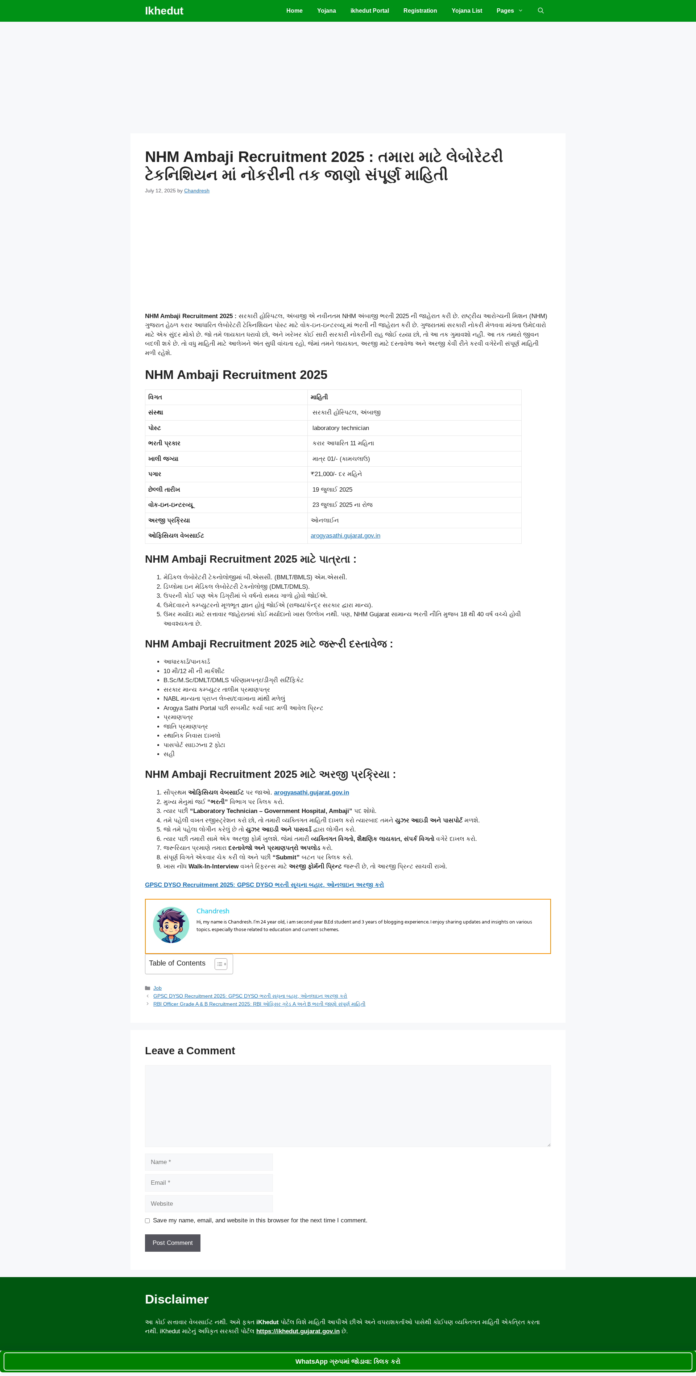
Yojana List (467, 11)
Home (294, 11)
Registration (420, 11)
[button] (541, 11)
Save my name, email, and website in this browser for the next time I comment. (260, 1220)
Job (157, 988)
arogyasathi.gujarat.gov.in (345, 535)
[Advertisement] (348, 79)
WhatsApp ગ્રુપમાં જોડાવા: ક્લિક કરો (348, 1361)
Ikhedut (164, 11)
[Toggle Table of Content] (217, 964)
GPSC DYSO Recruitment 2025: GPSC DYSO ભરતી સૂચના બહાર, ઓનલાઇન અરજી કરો (264, 884)
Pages (505, 11)
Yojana (326, 11)
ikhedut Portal (370, 11)
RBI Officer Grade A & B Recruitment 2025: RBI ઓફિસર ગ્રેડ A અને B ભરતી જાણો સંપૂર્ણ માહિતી (259, 1004)
